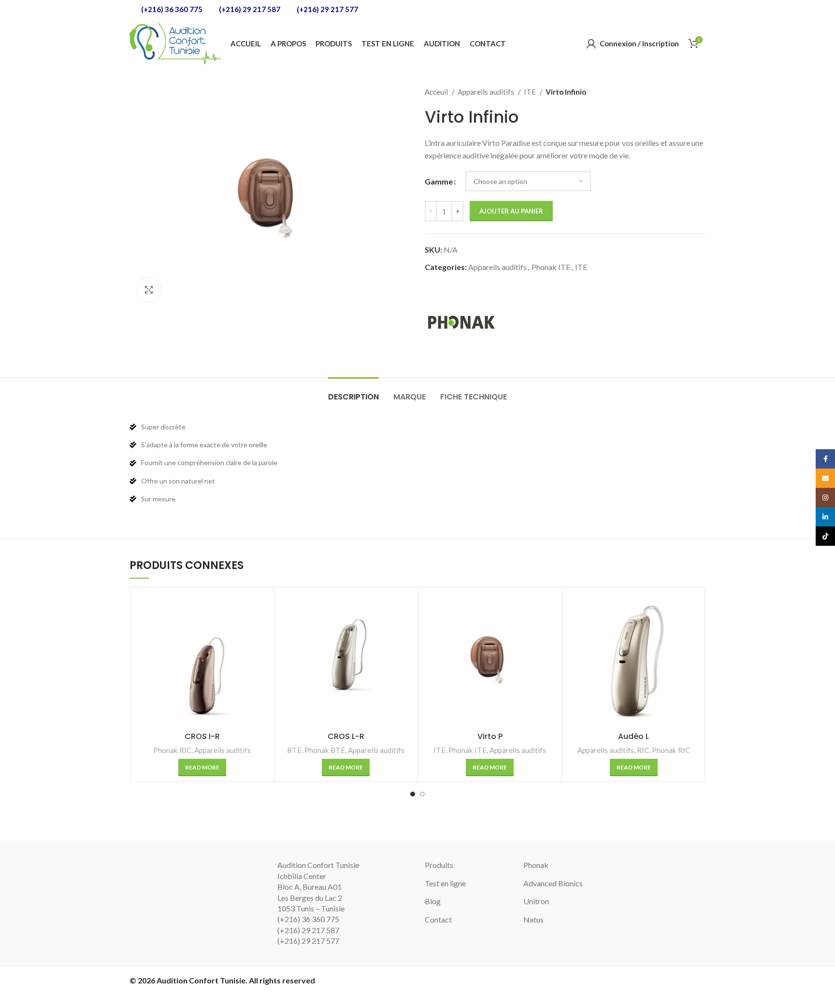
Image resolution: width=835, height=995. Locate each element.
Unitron (536, 901)
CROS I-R (202, 736)
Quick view (262, 608)
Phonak (535, 864)
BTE (294, 750)
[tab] (353, 392)
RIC (643, 750)
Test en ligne (445, 883)
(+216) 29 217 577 (326, 9)
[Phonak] (461, 321)
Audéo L (633, 736)
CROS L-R (346, 736)
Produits (439, 864)
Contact (438, 919)
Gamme (439, 181)
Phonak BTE (324, 750)
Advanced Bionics (553, 883)
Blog (433, 901)
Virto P (490, 736)
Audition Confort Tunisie (201, 980)
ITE (530, 91)
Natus (533, 919)
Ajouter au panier (511, 211)
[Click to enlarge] (149, 290)
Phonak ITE (551, 266)
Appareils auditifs (487, 91)
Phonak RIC (172, 750)
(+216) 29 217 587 (248, 9)
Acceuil (437, 91)
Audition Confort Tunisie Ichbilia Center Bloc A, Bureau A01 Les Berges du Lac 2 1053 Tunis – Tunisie (318, 886)
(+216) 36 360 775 (171, 9)
